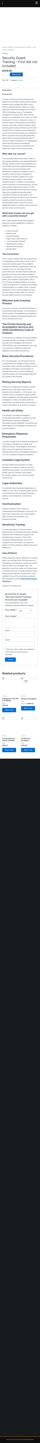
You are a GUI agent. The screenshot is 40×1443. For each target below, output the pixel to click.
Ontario (10, 47)
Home (4, 47)
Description (7, 90)
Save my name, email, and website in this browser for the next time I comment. (20, 651)
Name (8, 630)
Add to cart (16, 74)
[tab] (20, 90)
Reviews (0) (7, 94)
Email (7, 640)
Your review (11, 616)
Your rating (11, 610)
